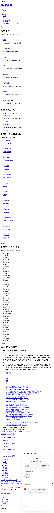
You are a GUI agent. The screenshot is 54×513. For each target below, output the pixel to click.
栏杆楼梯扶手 (7, 48)
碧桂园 (5, 186)
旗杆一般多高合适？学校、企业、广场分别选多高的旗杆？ (21, 391)
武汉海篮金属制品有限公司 (15, 488)
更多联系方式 (11, 434)
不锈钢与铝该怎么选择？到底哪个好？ (16, 412)
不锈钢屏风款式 (10, 419)
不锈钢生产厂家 (18, 481)
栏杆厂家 (8, 483)
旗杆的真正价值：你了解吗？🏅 (14, 396)
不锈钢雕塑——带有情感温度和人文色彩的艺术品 (18, 414)
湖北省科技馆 (7, 152)
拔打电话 (5, 499)
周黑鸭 (5, 195)
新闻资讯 (5, 470)
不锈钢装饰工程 (8, 100)
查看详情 (5, 121)
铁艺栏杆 (6, 74)
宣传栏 (5, 57)
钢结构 (5, 91)
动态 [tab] (7, 378)
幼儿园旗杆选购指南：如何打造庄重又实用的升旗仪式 (19, 393)
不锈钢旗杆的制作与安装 (12, 404)
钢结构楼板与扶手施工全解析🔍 (14, 401)
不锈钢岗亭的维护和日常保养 (13, 425)
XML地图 (3, 480)
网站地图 (5, 475)
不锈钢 (12, 481)
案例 (4, 14)
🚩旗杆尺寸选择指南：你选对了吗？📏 (16, 394)
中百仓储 (6, 203)
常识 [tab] (7, 381)
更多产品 (3, 106)
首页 (4, 9)
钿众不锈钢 (6, 5)
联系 (4, 17)
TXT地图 (8, 480)
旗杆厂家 (3, 483)
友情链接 (5, 477)
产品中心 (5, 465)
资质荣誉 (8, 373)
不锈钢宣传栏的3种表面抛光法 (14, 406)
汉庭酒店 (6, 169)
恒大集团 (6, 212)
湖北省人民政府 (8, 221)
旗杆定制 (13, 483)
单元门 (5, 66)
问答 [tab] (7, 380)
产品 (4, 12)
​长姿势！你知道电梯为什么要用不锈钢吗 (16, 416)
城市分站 (5, 473)
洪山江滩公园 (7, 143)
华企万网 (6, 489)
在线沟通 (5, 501)
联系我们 (5, 472)
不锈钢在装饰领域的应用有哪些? (14, 398)
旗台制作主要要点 (10, 411)
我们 (4, 11)
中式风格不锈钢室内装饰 (12, 417)
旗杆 (4, 40)
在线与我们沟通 (4, 434)
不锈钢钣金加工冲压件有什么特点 (14, 407)
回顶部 (5, 497)
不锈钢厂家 (19, 483)
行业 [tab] (7, 383)
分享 (4, 503)
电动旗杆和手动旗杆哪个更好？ (14, 389)
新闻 (4, 16)
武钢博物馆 (6, 229)
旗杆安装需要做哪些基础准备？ (14, 386)
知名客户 (5, 467)
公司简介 (5, 463)
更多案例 (3, 243)
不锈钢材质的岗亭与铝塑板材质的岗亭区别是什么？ (19, 422)
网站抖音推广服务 (5, 481)
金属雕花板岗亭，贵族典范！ (13, 409)
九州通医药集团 (8, 160)
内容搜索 (5, 21)
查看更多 (3, 343)
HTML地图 (14, 480)
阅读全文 (8, 372)
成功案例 (5, 468)
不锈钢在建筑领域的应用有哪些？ (14, 399)
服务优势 (8, 375)
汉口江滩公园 (7, 178)
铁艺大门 (6, 83)
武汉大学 (6, 238)
